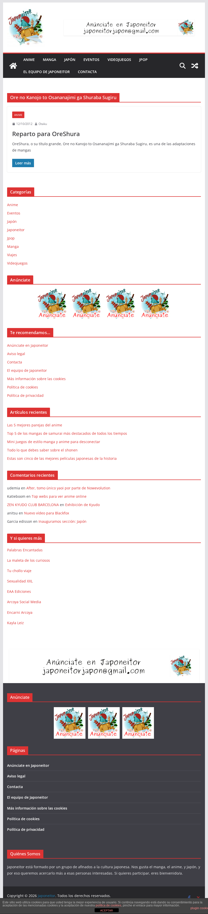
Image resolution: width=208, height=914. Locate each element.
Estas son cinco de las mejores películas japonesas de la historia (62, 458)
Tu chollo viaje (19, 570)
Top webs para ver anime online (59, 496)
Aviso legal (16, 353)
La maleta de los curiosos (28, 560)
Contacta (87, 71)
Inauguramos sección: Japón (62, 521)
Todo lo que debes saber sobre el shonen (42, 450)
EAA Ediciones (19, 591)
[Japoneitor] (13, 66)
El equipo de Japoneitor (46, 71)
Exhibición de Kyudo (82, 504)
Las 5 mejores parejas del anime (34, 425)
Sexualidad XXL (20, 581)
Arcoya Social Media (24, 601)
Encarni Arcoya (19, 612)
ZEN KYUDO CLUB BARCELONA (33, 504)
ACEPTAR (106, 910)
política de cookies (108, 905)
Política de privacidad (25, 395)
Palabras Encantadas (25, 550)
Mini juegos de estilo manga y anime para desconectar (53, 441)
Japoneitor (16, 229)
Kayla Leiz (15, 622)
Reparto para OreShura (46, 133)
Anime (29, 59)
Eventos (91, 59)
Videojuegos (119, 59)
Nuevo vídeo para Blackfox (46, 513)
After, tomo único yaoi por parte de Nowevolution (68, 488)
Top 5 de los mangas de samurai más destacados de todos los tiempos (67, 433)
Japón (69, 59)
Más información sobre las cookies (36, 378)
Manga (49, 59)
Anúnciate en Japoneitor (27, 345)
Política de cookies (22, 387)
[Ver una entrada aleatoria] (195, 66)
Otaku (43, 124)
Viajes (12, 254)
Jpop (143, 59)
